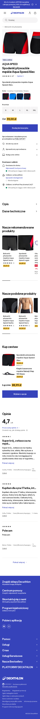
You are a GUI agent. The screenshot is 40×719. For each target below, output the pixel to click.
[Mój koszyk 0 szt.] (35, 13)
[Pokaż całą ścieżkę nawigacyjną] (3, 27)
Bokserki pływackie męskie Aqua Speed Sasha (8, 319)
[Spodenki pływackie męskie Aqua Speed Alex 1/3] (15, 42)
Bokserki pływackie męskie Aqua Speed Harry (24, 319)
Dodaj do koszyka (20, 128)
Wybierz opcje (20, 394)
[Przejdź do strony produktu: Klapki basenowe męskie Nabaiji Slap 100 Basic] (8, 373)
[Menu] (5, 13)
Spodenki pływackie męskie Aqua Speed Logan (24, 257)
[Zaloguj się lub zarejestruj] (29, 13)
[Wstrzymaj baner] (32, 4)
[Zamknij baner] (36, 4)
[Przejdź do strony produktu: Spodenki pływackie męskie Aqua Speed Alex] (8, 360)
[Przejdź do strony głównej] (17, 13)
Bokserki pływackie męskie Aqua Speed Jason (8, 257)
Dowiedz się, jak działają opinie (13, 430)
